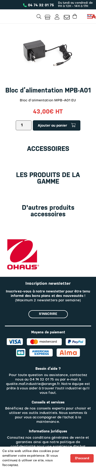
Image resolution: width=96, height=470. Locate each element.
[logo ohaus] (22, 239)
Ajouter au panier (52, 125)
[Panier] (75, 16)
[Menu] (90, 16)
